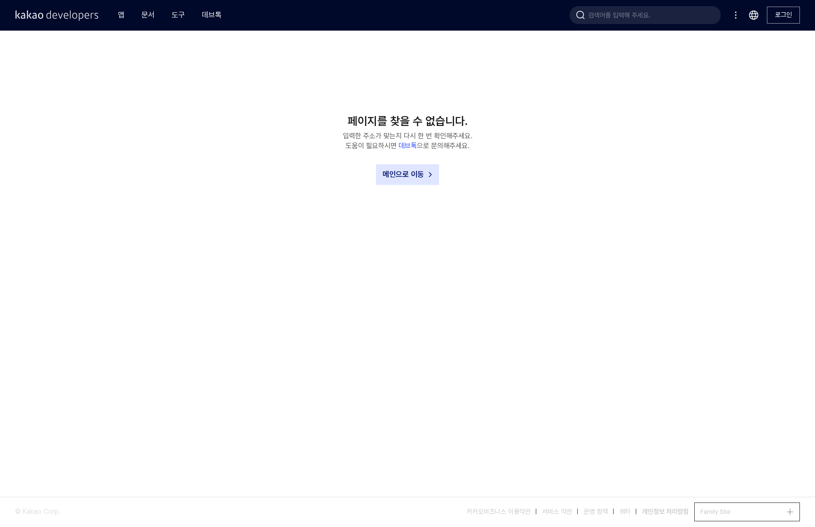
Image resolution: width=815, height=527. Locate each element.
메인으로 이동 (403, 174)
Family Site (715, 511)
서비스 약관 (557, 511)
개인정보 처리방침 (665, 511)
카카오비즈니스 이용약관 (498, 511)
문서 (148, 14)
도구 (178, 14)
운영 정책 (595, 511)
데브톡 (212, 14)
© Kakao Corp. (37, 511)
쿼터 (625, 511)
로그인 (783, 14)
